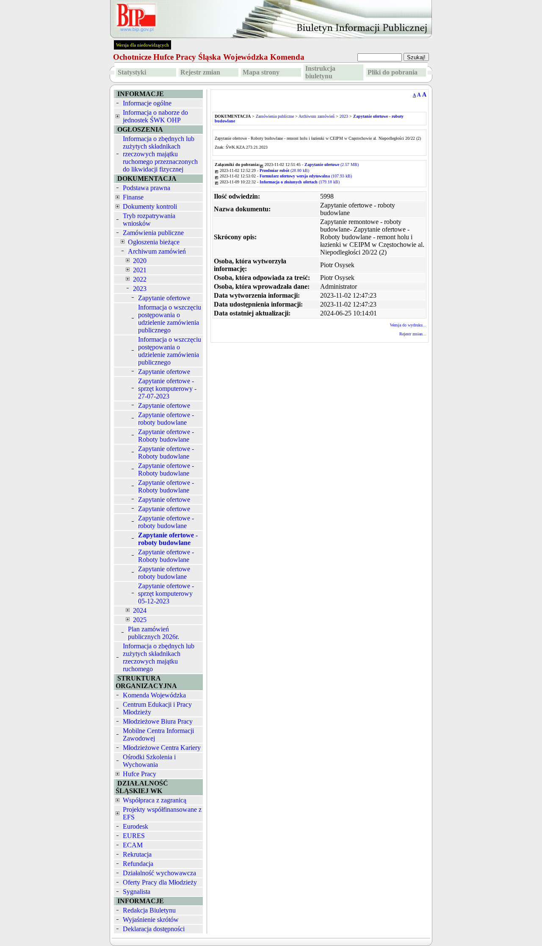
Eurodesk (135, 826)
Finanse (133, 197)
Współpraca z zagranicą (154, 800)
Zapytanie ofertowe (164, 298)
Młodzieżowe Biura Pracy (158, 721)
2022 (140, 279)
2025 (140, 619)
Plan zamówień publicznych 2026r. (153, 632)
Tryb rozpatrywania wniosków (149, 219)
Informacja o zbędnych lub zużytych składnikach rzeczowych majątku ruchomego (158, 657)
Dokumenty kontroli (150, 206)
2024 (140, 610)
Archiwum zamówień (157, 251)
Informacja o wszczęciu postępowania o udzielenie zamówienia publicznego (169, 319)
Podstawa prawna (146, 187)
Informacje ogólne (147, 103)
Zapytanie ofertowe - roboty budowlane (166, 418)
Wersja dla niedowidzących (142, 44)
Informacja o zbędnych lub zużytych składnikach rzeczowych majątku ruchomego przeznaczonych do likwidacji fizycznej (160, 154)
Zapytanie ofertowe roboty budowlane (164, 572)
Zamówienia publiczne (153, 232)
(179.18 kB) (300, 182)
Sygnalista (136, 891)
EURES (134, 835)
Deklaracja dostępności (154, 928)
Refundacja (138, 863)
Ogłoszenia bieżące (154, 242)
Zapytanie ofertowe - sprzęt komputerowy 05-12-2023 (166, 593)
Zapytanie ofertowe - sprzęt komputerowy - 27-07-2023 (167, 388)
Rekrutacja (137, 854)
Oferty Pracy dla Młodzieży (160, 882)
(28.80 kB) (284, 170)
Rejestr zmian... (412, 334)
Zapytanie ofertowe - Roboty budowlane (166, 435)
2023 (140, 288)
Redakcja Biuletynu (149, 910)
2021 (140, 270)
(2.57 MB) (331, 164)
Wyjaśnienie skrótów (151, 919)
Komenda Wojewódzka (154, 695)
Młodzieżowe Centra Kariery (162, 747)
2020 (140, 260)
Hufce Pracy (139, 773)
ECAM (133, 845)
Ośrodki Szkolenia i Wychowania (149, 760)
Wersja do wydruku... (408, 325)
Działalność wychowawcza (159, 873)
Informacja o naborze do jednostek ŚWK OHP (155, 116)
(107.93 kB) (306, 176)
